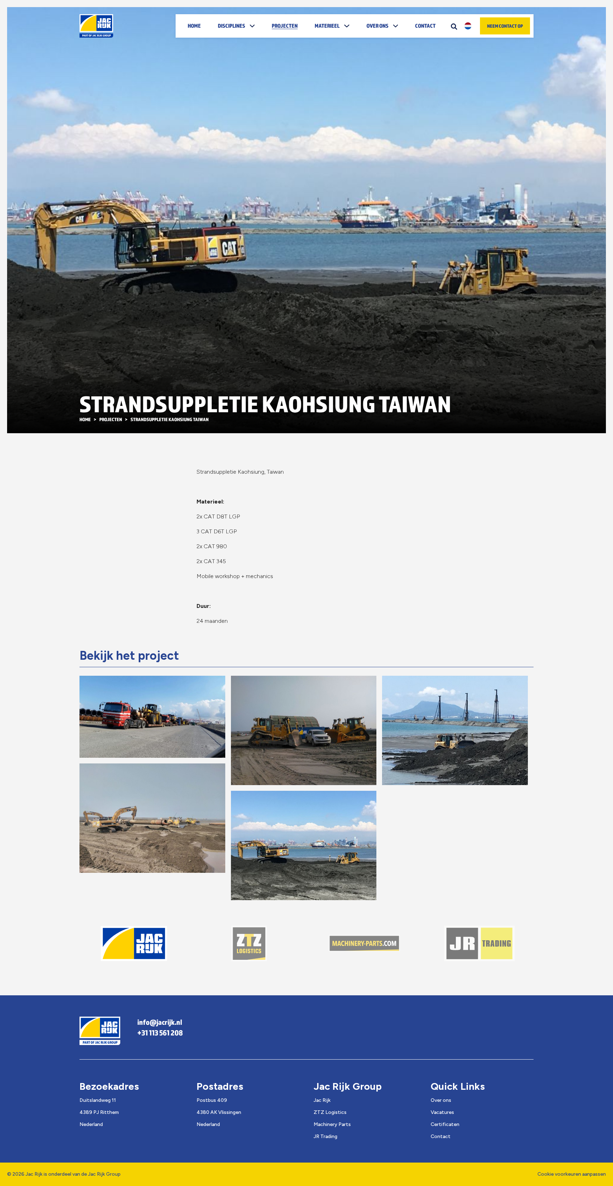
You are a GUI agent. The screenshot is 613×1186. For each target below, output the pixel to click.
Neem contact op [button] (505, 26)
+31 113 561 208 (160, 1032)
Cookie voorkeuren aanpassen (571, 1174)
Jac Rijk (322, 1100)
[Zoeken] (454, 26)
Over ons (377, 25)
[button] (254, 26)
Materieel (327, 25)
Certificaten (445, 1124)
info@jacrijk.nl (159, 1022)
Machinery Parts (332, 1124)
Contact (425, 25)
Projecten (285, 25)
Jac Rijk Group (104, 1174)
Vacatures (442, 1112)
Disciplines (231, 25)
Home (194, 25)
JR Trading (325, 1136)
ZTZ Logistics (330, 1112)
